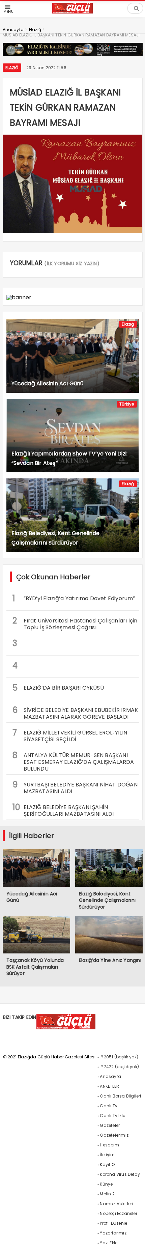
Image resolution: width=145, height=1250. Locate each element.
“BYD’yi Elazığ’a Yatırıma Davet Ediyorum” (73, 598)
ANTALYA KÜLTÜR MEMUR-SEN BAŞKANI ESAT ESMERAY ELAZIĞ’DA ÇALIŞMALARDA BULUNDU (73, 761)
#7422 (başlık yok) (119, 1067)
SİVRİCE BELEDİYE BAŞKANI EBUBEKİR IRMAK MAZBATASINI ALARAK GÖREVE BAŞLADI (75, 712)
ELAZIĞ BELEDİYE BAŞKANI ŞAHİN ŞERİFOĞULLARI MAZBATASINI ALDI (63, 810)
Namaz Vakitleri (116, 1203)
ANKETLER (109, 1086)
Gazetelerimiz (114, 1135)
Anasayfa (110, 1076)
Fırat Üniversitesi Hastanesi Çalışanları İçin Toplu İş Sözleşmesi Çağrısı (75, 623)
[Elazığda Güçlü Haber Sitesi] (72, 12)
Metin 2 (107, 1194)
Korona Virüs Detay (120, 1174)
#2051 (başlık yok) (119, 1057)
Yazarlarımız (113, 1233)
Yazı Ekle (108, 1243)
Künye (106, 1184)
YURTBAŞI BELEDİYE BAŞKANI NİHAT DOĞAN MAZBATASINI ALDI (75, 787)
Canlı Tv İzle (112, 1115)
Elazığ (12, 68)
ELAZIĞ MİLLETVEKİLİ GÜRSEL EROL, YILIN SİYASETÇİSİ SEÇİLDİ (69, 735)
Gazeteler (110, 1125)
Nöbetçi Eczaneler (118, 1213)
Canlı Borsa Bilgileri (120, 1096)
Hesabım (109, 1145)
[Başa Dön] (133, 1238)
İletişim (107, 1155)
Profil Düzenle (113, 1223)
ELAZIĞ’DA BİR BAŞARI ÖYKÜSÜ (58, 687)
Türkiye (126, 404)
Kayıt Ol (108, 1164)
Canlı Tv (108, 1106)
